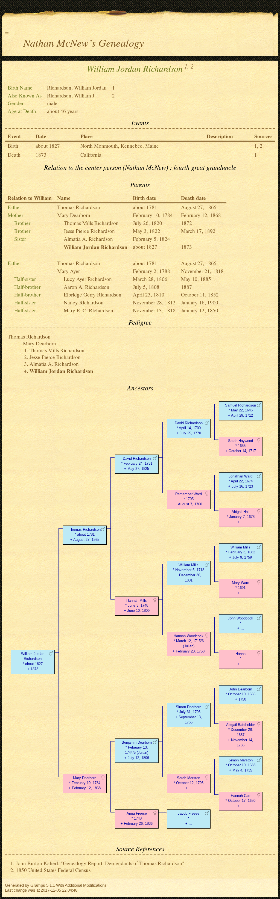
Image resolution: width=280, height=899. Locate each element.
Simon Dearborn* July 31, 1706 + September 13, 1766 (188, 714)
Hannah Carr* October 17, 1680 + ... (240, 801)
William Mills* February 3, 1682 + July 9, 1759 (240, 552)
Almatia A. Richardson (88, 238)
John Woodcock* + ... (240, 623)
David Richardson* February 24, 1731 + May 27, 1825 (136, 463)
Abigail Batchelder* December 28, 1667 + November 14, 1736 (240, 735)
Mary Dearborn (73, 215)
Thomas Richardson (78, 207)
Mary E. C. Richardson (88, 310)
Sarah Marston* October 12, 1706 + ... (188, 783)
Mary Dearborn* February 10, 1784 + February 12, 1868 (85, 783)
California (90, 154)
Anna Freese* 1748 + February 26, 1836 (137, 818)
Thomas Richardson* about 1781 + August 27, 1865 (85, 534)
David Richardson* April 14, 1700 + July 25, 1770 (189, 428)
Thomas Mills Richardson (91, 222)
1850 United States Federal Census (53, 870)
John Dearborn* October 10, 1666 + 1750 (240, 694)
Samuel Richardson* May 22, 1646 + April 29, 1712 (240, 410)
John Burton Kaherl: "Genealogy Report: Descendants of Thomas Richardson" (100, 863)
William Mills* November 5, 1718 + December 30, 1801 (188, 572)
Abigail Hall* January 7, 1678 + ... (241, 517)
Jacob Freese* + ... (188, 818)
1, (186, 66)
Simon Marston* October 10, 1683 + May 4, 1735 (240, 765)
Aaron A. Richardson (86, 286)
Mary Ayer (68, 271)
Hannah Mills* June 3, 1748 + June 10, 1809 (137, 605)
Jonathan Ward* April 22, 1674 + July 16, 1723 (240, 481)
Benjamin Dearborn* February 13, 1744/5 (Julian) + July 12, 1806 (137, 750)
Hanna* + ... (240, 659)
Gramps (37, 885)
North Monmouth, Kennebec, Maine (119, 145)
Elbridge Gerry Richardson (92, 294)
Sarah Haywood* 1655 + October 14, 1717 (240, 446)
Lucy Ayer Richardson (88, 278)
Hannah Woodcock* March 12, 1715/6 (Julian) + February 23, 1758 (189, 643)
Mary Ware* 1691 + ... (240, 588)
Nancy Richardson (84, 302)
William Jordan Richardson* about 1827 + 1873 (32, 661)
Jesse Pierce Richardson (89, 230)
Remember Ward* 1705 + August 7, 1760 (188, 499)
